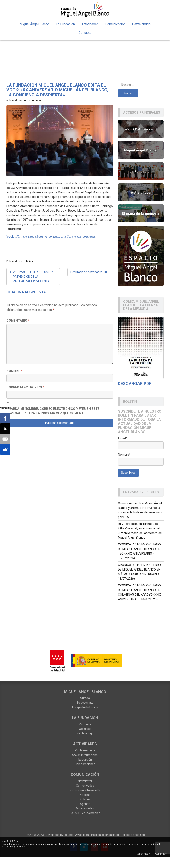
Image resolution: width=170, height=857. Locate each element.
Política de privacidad (105, 834)
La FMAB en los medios (85, 813)
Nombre (14, 371)
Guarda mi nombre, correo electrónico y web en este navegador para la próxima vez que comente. (53, 411)
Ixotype (68, 834)
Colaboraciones (85, 764)
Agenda (85, 804)
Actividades (90, 24)
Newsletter (85, 781)
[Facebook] (5, 418)
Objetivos (85, 728)
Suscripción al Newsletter (85, 790)
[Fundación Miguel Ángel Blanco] (85, 9)
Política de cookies (133, 834)
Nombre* (124, 454)
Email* (122, 438)
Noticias (28, 261)
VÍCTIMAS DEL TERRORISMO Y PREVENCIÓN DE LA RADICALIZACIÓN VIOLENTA (33, 276)
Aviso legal (82, 834)
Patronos (85, 724)
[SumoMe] (5, 449)
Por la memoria (85, 750)
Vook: (50, 236)
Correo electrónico (25, 387)
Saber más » (143, 853)
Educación (85, 759)
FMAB (29, 834)
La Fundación (65, 24)
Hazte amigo (141, 24)
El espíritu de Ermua (85, 707)
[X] (5, 428)
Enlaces (85, 799)
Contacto (85, 33)
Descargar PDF (134, 383)
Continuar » (161, 853)
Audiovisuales (85, 808)
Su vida (85, 698)
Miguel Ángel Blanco (34, 24)
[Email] (5, 439)
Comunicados (85, 785)
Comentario (17, 320)
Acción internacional (85, 755)
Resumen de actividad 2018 (88, 272)
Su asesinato (85, 702)
